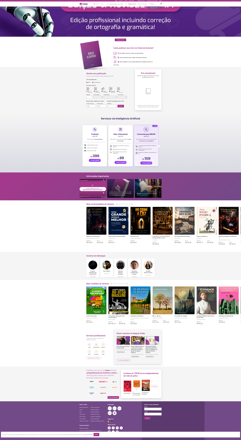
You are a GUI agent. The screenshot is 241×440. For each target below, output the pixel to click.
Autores (81, 409)
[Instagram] (117, 427)
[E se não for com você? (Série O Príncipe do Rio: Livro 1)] (163, 221)
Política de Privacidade (88, 434)
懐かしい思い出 (156, 316)
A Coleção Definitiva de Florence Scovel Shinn (205, 316)
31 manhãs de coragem (181, 316)
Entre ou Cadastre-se (153, 4)
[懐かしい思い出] (163, 300)
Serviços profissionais (94, 412)
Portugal (121, 0)
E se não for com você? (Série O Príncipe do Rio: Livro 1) (161, 237)
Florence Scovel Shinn (201, 319)
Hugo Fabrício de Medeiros (91, 318)
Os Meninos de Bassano (136, 316)
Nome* (145, 406)
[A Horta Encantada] (96, 300)
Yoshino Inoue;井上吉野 (157, 318)
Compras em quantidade (142, 4)
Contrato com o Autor (83, 421)
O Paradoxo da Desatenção (226, 316)
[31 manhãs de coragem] (185, 300)
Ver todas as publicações (123, 360)
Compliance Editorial (94, 409)
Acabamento (107, 94)
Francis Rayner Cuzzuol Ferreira (181, 318)
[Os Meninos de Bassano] (140, 300)
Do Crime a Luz (134, 236)
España (125, 0)
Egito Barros (199, 238)
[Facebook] (113, 427)
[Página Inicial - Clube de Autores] (83, 4)
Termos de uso (82, 418)
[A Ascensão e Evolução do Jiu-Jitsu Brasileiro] (118, 300)
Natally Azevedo (111, 238)
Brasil (116, 0)
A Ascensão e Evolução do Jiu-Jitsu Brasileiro (116, 316)
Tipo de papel (96, 94)
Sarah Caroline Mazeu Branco (92, 238)
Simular (120, 106)
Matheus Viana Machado (224, 318)
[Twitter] (109, 427)
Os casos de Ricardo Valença (182, 236)
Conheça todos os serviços (93, 358)
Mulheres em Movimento (93, 236)
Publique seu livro (141, 0)
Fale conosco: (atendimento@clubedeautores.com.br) (90, 430)
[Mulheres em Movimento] (96, 221)
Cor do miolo (120, 94)
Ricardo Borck (177, 238)
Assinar (147, 418)
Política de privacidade (94, 407)
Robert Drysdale (111, 319)
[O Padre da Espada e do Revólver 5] (229, 221)
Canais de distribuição (94, 418)
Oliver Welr (155, 239)
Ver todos (154, 386)
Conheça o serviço (95, 160)
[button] (82, 146)
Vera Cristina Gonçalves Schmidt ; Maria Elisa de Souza (139, 318)
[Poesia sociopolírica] (207, 221)
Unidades (109, 103)
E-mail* (146, 411)
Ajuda (160, 0)
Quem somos (82, 414)
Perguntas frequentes (83, 428)
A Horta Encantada (91, 316)
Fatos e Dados (82, 416)
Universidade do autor (94, 414)
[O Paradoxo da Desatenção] (229, 300)
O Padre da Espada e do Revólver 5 (228, 237)
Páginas (88, 94)
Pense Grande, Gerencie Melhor (116, 236)
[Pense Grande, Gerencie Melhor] (118, 221)
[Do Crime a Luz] (140, 221)
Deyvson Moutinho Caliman (224, 239)
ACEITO (96, 434)
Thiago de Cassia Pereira (135, 238)
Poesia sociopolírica (202, 236)
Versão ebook (100, 103)
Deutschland (131, 0)
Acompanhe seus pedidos (152, 0)
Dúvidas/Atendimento (83, 407)
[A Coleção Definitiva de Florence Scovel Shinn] (207, 300)
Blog (80, 412)
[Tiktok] (121, 427)
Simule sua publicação (113, 397)
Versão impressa (90, 103)
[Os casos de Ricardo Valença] (185, 221)
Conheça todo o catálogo (141, 7)
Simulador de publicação (97, 421)
